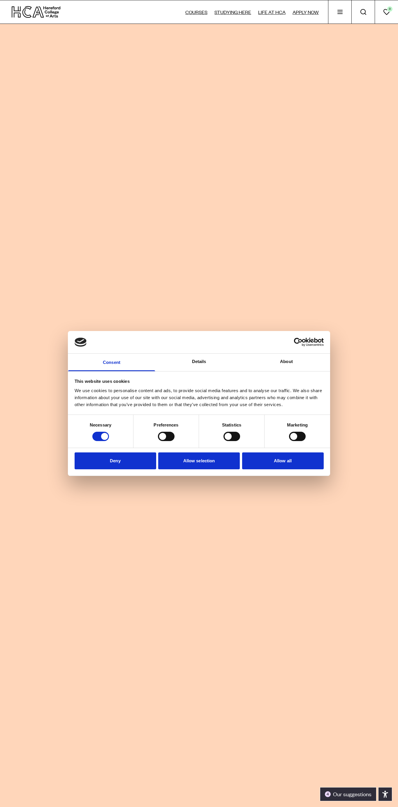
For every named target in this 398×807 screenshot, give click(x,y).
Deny (115, 460)
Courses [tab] (196, 12)
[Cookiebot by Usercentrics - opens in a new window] (298, 342)
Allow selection (199, 460)
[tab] (339, 12)
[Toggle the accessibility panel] (385, 794)
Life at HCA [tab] (272, 12)
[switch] (166, 436)
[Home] (36, 12)
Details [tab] (199, 361)
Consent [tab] (111, 362)
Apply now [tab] (306, 12)
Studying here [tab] (232, 12)
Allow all (283, 460)
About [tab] (286, 361)
